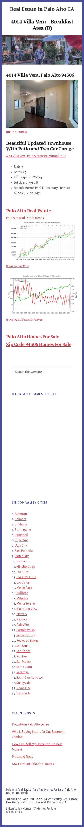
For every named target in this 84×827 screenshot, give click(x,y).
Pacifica (21, 619)
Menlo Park (24, 588)
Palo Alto (22, 625)
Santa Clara (24, 667)
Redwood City (25, 635)
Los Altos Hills (26, 577)
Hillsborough (25, 566)
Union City (23, 688)
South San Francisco (29, 677)
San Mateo (23, 662)
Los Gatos (22, 582)
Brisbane (21, 524)
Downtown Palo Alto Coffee (30, 724)
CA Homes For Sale (44, 808)
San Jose (22, 656)
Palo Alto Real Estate (28, 210)
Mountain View (26, 609)
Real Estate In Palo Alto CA (42, 8)
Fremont (22, 561)
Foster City (22, 556)
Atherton (21, 514)
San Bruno (23, 646)
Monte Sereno (25, 603)
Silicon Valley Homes (18, 808)
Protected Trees (22, 757)
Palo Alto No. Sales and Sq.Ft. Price (24, 319)
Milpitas (22, 598)
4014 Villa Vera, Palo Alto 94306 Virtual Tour (36, 156)
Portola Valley (25, 630)
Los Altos (22, 572)
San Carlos (23, 651)
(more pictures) (16, 132)
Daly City (21, 545)
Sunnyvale (23, 683)
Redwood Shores (27, 640)
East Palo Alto (24, 551)
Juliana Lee (13, 799)
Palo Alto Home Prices (17, 266)
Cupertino (21, 540)
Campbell (21, 535)
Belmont (20, 519)
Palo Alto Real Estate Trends (25, 218)
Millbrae (22, 593)
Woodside (23, 693)
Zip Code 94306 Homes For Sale (38, 344)
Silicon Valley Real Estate (61, 799)
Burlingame (23, 530)
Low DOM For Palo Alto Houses (33, 764)
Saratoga (22, 672)
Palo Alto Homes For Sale (32, 336)
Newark (21, 614)
